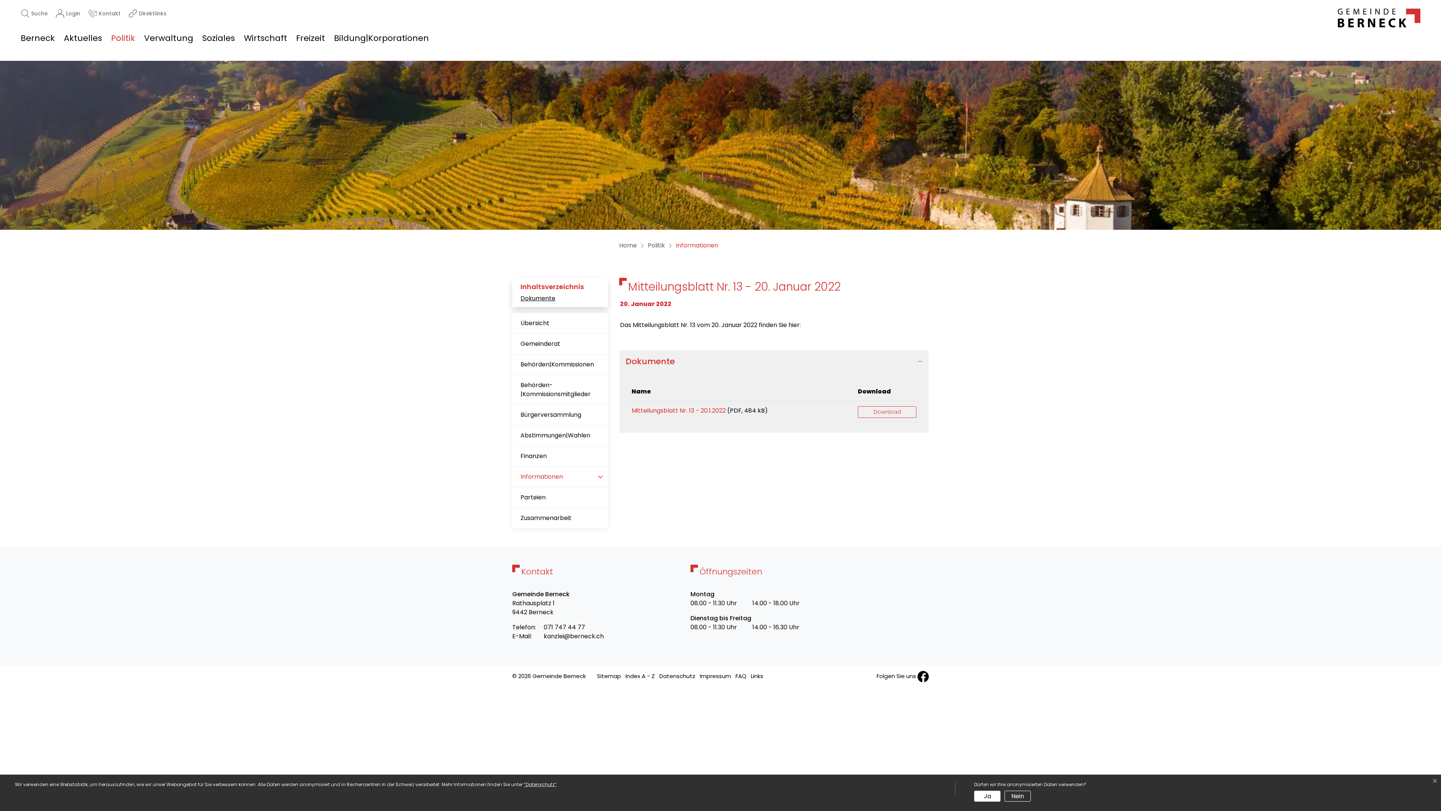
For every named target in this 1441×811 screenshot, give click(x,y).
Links (757, 676)
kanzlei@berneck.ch (574, 636)
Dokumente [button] (650, 361)
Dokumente (537, 298)
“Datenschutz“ (540, 784)
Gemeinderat (540, 343)
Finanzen (533, 456)
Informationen (544, 479)
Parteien (533, 497)
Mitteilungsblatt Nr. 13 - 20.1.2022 (679, 410)
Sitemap (609, 676)
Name (641, 391)
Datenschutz (677, 676)
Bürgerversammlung (550, 414)
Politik (123, 38)
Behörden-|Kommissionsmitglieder (555, 389)
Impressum (715, 676)
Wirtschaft (265, 38)
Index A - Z (640, 676)
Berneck (38, 38)
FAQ (741, 676)
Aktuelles (83, 38)
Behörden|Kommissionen (557, 364)
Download (874, 391)
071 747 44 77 (564, 627)
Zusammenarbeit (546, 518)
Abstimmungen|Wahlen (555, 435)
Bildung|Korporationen (381, 38)
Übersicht (534, 323)
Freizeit (310, 38)
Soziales (218, 38)
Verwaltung (168, 38)
